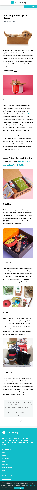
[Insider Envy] (18, 2)
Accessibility (6, 479)
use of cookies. (31, 485)
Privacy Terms (7, 475)
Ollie (15, 71)
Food (4, 456)
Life (3, 471)
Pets (3, 462)
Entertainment (7, 468)
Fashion (5, 465)
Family (4, 453)
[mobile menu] (2, 2)
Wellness (5, 459)
